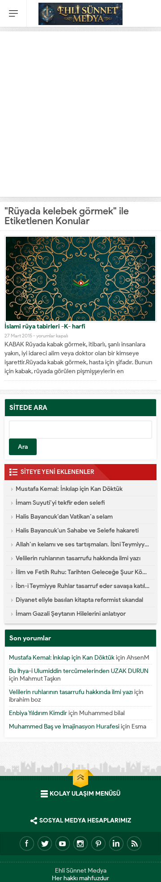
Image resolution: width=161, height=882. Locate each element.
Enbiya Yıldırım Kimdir (38, 713)
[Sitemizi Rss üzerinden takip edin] (134, 843)
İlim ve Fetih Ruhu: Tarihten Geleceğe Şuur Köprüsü (83, 572)
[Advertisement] (80, 111)
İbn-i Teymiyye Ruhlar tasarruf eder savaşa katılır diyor (83, 586)
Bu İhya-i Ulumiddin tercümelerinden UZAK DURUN (78, 671)
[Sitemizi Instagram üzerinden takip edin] (80, 843)
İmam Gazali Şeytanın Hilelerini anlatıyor (71, 614)
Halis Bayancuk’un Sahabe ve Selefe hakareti (77, 530)
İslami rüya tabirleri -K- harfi (44, 326)
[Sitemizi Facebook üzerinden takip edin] (27, 843)
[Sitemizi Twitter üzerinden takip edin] (44, 843)
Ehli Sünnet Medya (80, 870)
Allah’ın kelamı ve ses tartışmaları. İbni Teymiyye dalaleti (83, 544)
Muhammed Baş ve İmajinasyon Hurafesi (64, 726)
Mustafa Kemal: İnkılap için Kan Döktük (69, 489)
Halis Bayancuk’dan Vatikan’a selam (64, 516)
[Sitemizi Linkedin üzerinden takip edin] (116, 843)
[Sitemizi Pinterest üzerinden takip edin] (98, 843)
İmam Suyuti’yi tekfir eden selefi (60, 503)
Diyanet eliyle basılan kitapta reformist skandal (79, 600)
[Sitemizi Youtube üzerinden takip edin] (62, 843)
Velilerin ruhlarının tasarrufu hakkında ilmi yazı (78, 558)
